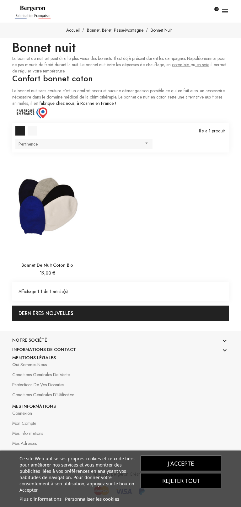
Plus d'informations (40, 499)
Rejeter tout (181, 480)
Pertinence (84, 143)
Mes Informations (27, 433)
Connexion (22, 413)
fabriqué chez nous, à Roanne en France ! (78, 103)
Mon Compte (24, 423)
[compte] (201, 11)
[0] (213, 11)
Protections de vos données (38, 385)
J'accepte (181, 463)
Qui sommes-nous (29, 364)
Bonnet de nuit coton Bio (47, 265)
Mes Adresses (24, 443)
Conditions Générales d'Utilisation (43, 395)
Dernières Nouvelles (46, 313)
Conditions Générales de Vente (41, 374)
